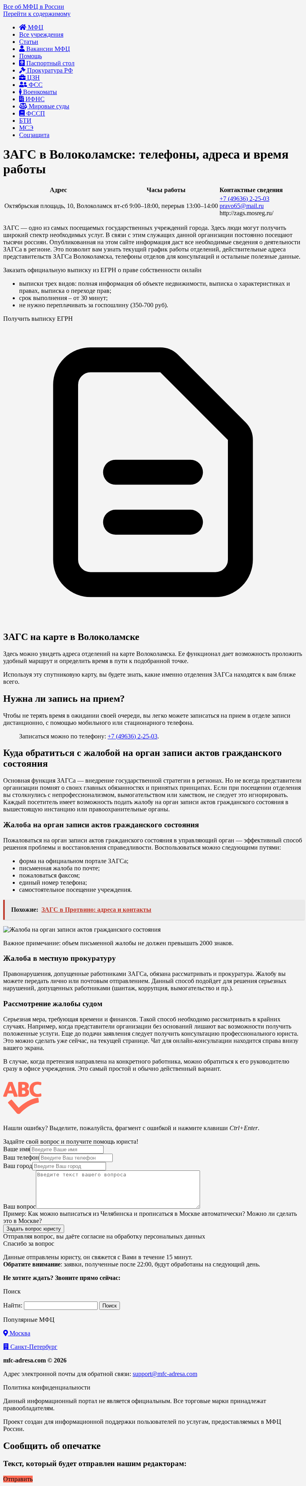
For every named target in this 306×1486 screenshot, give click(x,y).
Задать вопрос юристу (33, 1229)
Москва (19, 1333)
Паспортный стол (50, 63)
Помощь (30, 56)
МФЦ (34, 27)
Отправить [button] (18, 1479)
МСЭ (26, 127)
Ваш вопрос (19, 1206)
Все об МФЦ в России (33, 6)
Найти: (12, 1305)
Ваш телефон (21, 1157)
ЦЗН (33, 77)
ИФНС (34, 99)
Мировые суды (48, 106)
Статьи (28, 41)
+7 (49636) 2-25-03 (244, 198)
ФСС (35, 84)
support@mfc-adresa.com (165, 1373)
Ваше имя (16, 1149)
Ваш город (17, 1165)
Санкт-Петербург (33, 1346)
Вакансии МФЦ (47, 48)
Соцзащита (34, 135)
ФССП (35, 113)
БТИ (25, 120)
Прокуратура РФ (49, 70)
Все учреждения (41, 34)
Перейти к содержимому (37, 13)
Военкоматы (39, 91)
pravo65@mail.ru (242, 205)
